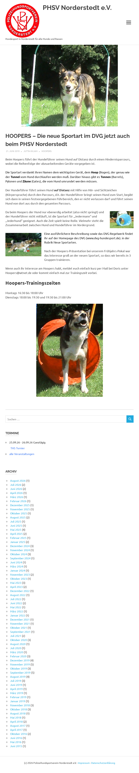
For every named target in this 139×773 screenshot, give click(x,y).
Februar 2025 (18, 537)
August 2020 (18, 644)
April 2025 (16, 533)
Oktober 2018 (18, 709)
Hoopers (47, 151)
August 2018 (18, 713)
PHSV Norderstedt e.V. (77, 7)
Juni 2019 (16, 684)
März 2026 (16, 497)
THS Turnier (18, 448)
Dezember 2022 (20, 590)
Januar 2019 (17, 701)
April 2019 (16, 688)
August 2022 (18, 595)
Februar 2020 (18, 656)
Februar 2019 (18, 697)
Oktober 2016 (18, 733)
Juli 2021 (15, 635)
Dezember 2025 (20, 505)
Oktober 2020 (18, 639)
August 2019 (18, 676)
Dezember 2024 (20, 546)
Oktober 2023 (18, 578)
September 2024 (20, 558)
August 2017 (18, 725)
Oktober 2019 (18, 668)
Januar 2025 (17, 541)
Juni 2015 (16, 746)
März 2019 (16, 693)
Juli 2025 (15, 521)
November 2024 (20, 550)
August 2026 (18, 480)
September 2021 (20, 631)
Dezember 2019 (20, 660)
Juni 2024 (16, 562)
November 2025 (20, 509)
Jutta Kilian (30, 151)
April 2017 (16, 729)
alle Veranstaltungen (21, 453)
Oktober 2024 (18, 554)
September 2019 (20, 672)
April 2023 (16, 586)
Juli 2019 (15, 680)
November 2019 (20, 664)
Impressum (84, 762)
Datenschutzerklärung (103, 762)
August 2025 (18, 517)
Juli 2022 (15, 599)
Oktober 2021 (18, 627)
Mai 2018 (15, 717)
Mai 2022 (15, 607)
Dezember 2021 (20, 619)
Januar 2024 (17, 570)
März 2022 (16, 611)
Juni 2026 (16, 488)
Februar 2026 (18, 501)
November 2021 (20, 623)
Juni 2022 (16, 603)
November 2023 (20, 574)
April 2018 (16, 721)
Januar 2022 (17, 615)
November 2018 (20, 705)
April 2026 (16, 492)
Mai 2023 (15, 582)
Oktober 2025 (18, 513)
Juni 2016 (16, 737)
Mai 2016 (15, 742)
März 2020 (16, 652)
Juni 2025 (16, 525)
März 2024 (16, 566)
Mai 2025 (15, 529)
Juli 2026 (15, 484)
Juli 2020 (15, 648)
